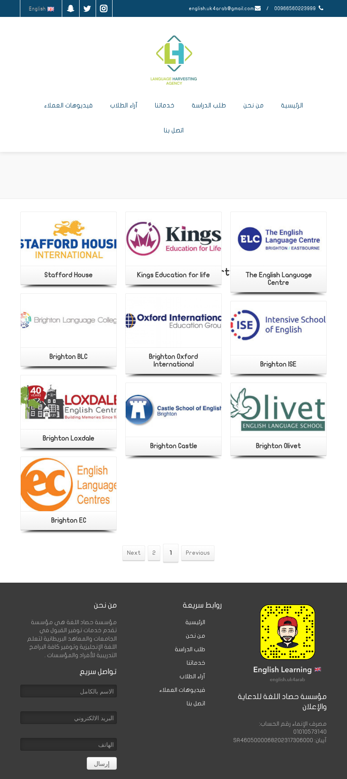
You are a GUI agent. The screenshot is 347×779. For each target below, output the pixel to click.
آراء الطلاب (124, 105)
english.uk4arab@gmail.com (221, 8)
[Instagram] (103, 8)
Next (133, 553)
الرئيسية (292, 105)
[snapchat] (70, 8)
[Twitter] (87, 8)
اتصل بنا (174, 130)
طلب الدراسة (209, 105)
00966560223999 (295, 8)
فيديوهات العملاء (68, 105)
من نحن (253, 105)
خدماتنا (164, 105)
